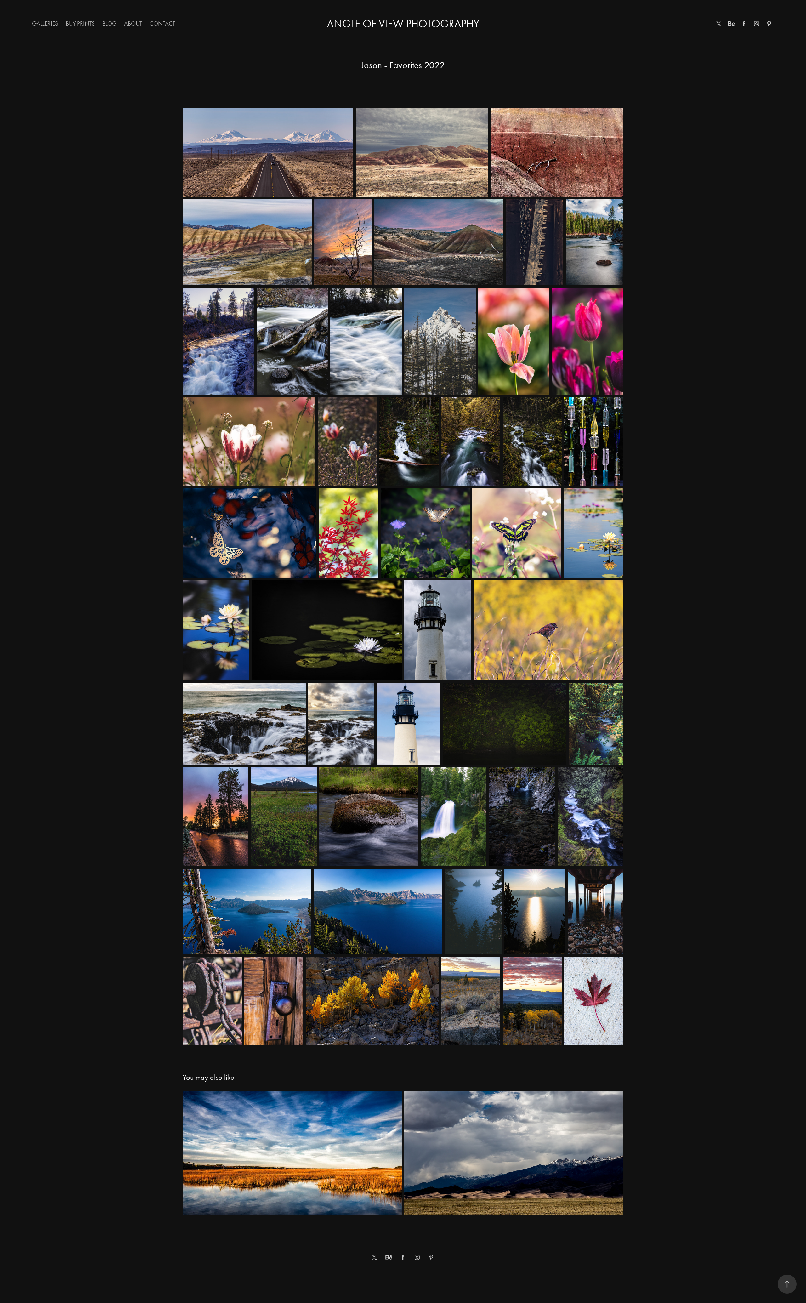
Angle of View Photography (403, 23)
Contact (162, 23)
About (133, 23)
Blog (109, 23)
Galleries (45, 23)
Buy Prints (80, 23)
